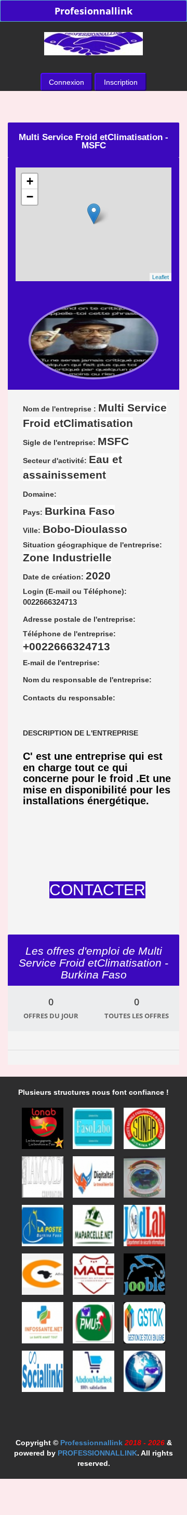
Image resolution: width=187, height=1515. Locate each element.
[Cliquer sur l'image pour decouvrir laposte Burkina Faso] (43, 1229)
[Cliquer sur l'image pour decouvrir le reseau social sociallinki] (43, 1374)
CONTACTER (97, 889)
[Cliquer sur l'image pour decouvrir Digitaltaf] (94, 1180)
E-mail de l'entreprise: (61, 663)
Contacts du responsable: (69, 698)
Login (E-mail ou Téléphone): (75, 596)
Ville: (75, 529)
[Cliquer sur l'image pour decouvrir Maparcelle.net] (94, 1229)
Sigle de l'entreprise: (76, 441)
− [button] (29, 196)
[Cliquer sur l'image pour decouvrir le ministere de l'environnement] (144, 1180)
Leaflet (160, 277)
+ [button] (29, 181)
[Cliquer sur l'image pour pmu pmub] (94, 1326)
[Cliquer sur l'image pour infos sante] (43, 1326)
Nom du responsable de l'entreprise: (87, 680)
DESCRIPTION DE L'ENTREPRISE (80, 733)
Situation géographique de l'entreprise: (92, 552)
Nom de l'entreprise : (95, 415)
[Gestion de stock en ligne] (144, 1326)
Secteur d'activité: (72, 467)
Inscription (121, 82)
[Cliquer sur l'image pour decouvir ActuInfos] (144, 1374)
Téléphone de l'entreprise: (69, 641)
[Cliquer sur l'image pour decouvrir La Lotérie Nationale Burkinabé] (43, 1131)
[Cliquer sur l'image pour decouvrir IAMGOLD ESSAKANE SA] (43, 1180)
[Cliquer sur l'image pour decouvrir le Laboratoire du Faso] (94, 1131)
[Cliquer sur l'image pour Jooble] (144, 1277)
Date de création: (67, 575)
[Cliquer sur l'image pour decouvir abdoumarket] (94, 1374)
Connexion (66, 82)
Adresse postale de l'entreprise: (79, 619)
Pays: (69, 511)
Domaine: (40, 494)
